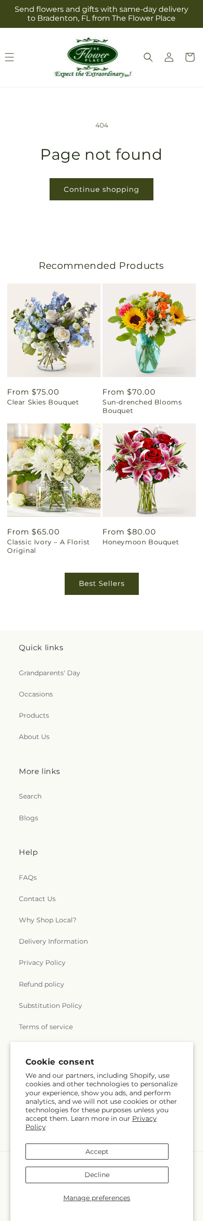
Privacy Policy (42, 962)
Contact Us (37, 898)
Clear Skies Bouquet (43, 402)
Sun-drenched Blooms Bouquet (142, 406)
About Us (34, 736)
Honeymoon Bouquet (140, 542)
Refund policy (41, 984)
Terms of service (46, 1027)
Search (30, 796)
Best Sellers (102, 583)
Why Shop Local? (47, 920)
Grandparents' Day (49, 673)
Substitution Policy (50, 1005)
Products (34, 715)
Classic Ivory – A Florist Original (48, 546)
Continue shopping (101, 189)
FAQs (28, 877)
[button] (148, 57)
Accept (97, 1151)
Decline (97, 1174)
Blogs (28, 818)
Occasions (36, 694)
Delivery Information (53, 941)
